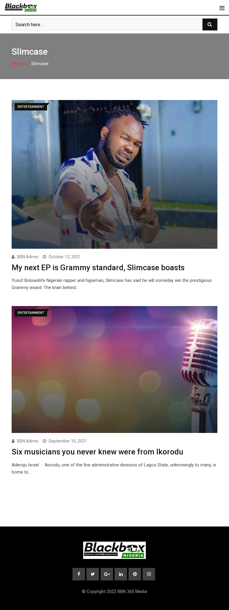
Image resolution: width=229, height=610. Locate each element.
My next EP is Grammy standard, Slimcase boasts (98, 267)
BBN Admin (27, 256)
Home (22, 63)
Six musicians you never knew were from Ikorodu (97, 451)
